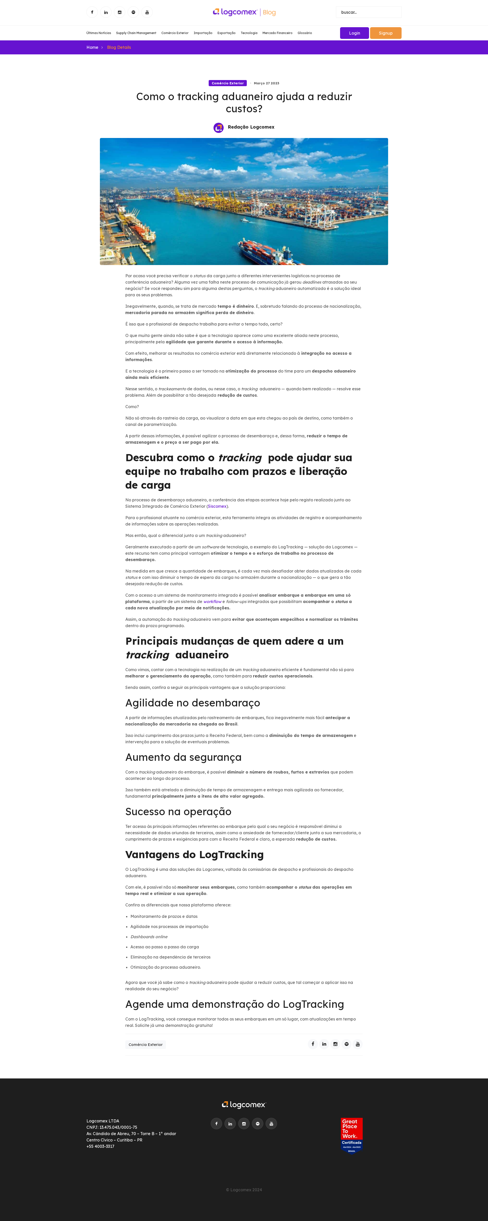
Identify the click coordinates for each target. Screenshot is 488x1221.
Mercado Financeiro (278, 33)
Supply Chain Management (136, 33)
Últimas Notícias (98, 33)
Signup (386, 33)
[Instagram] (335, 1044)
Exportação (227, 33)
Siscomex (217, 506)
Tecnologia (249, 33)
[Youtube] (358, 1044)
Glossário (305, 33)
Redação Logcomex (251, 127)
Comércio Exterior (175, 33)
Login (354, 33)
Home (92, 47)
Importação (203, 33)
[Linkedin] (324, 1044)
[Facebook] (313, 1044)
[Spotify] (346, 1044)
